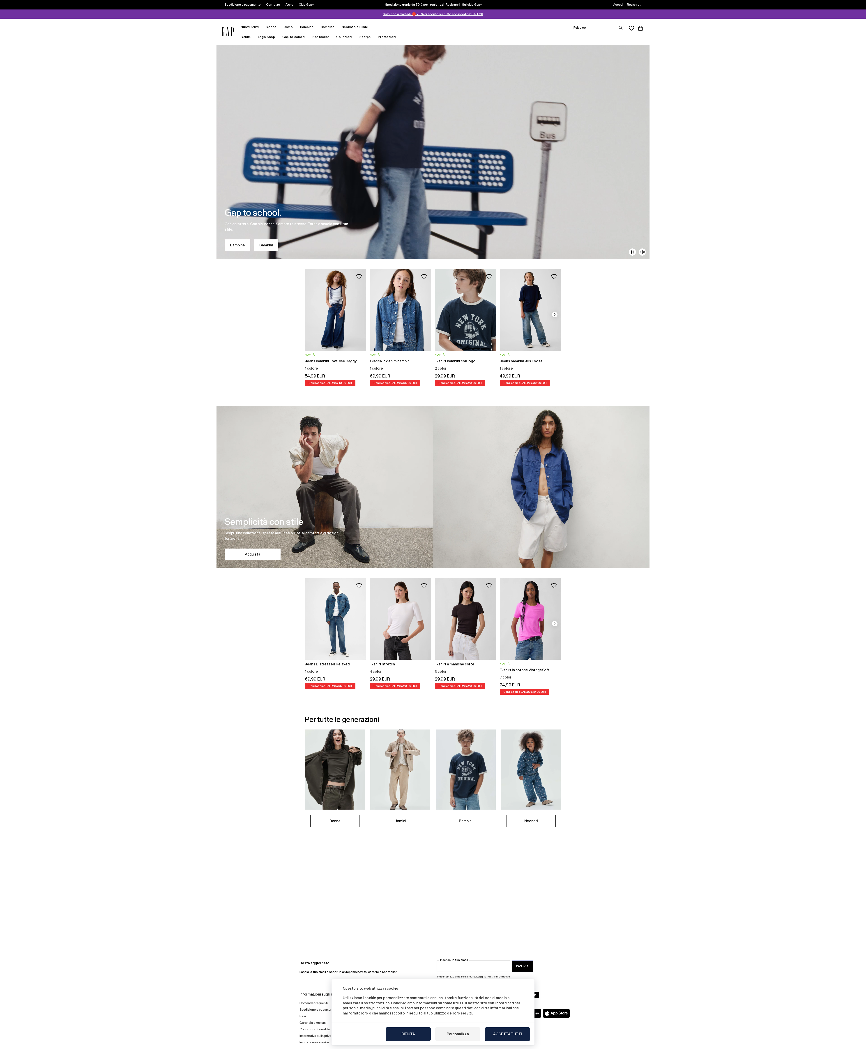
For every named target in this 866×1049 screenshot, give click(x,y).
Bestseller (321, 37)
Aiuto (289, 4)
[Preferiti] (631, 28)
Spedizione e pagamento (243, 4)
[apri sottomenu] (261, 27)
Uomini (400, 821)
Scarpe (365, 37)
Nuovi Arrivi (250, 27)
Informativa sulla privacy (317, 1035)
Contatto (273, 4)
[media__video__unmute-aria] (642, 252)
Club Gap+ (306, 4)
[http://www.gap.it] (228, 31)
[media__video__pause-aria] (632, 252)
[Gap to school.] (433, 152)
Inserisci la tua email (454, 960)
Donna (271, 27)
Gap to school (293, 37)
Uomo (288, 27)
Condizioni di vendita (314, 1029)
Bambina (307, 27)
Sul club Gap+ (472, 4)
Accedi (618, 4)
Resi (302, 1016)
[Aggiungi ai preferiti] (359, 276)
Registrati (453, 4)
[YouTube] (534, 995)
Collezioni (344, 37)
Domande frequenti (313, 1003)
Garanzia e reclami (312, 1022)
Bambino (328, 27)
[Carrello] (640, 28)
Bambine (237, 245)
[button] (554, 314)
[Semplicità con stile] (433, 487)
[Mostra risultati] (620, 28)
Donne (335, 821)
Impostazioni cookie (314, 1042)
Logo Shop (266, 37)
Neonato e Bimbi (355, 27)
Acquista (252, 554)
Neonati (531, 821)
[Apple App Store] (556, 1013)
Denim (246, 37)
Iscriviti (522, 966)
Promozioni (387, 37)
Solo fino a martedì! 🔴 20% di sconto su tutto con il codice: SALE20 (433, 14)
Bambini (266, 245)
